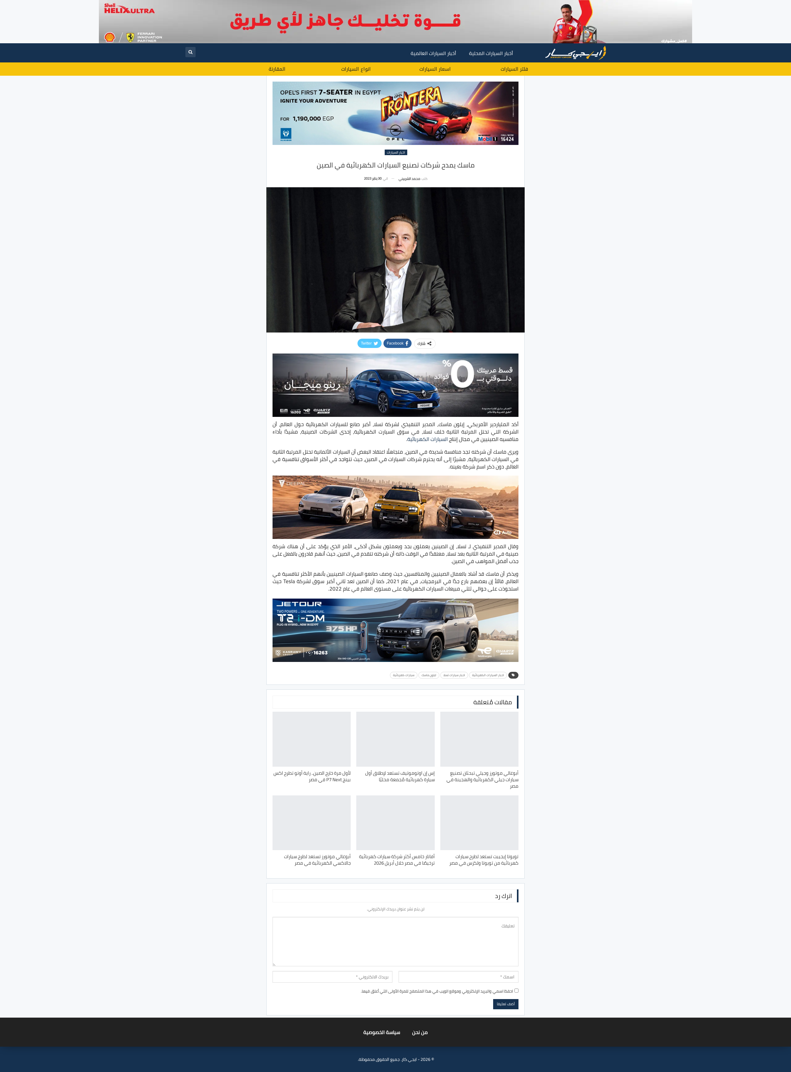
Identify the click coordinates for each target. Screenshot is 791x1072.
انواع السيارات (356, 69)
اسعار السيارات (435, 69)
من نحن (420, 1032)
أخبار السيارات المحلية (491, 53)
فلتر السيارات (514, 69)
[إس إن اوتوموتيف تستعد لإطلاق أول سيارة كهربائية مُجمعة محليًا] (395, 739)
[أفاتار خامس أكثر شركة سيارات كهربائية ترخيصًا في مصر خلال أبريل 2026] (395, 822)
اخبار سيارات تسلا (454, 675)
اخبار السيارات (396, 152)
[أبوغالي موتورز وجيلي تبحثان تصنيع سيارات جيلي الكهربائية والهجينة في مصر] (479, 739)
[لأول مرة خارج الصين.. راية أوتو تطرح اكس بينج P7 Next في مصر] (312, 739)
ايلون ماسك (428, 675)
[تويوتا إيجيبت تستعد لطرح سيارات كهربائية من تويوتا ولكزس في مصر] (479, 822)
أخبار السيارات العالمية (433, 53)
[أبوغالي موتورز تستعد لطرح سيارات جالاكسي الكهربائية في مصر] (312, 822)
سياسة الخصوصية (381, 1032)
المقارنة (277, 69)
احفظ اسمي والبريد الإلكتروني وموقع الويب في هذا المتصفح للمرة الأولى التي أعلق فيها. (437, 991)
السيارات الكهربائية (427, 439)
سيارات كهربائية (403, 675)
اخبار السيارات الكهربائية (488, 675)
